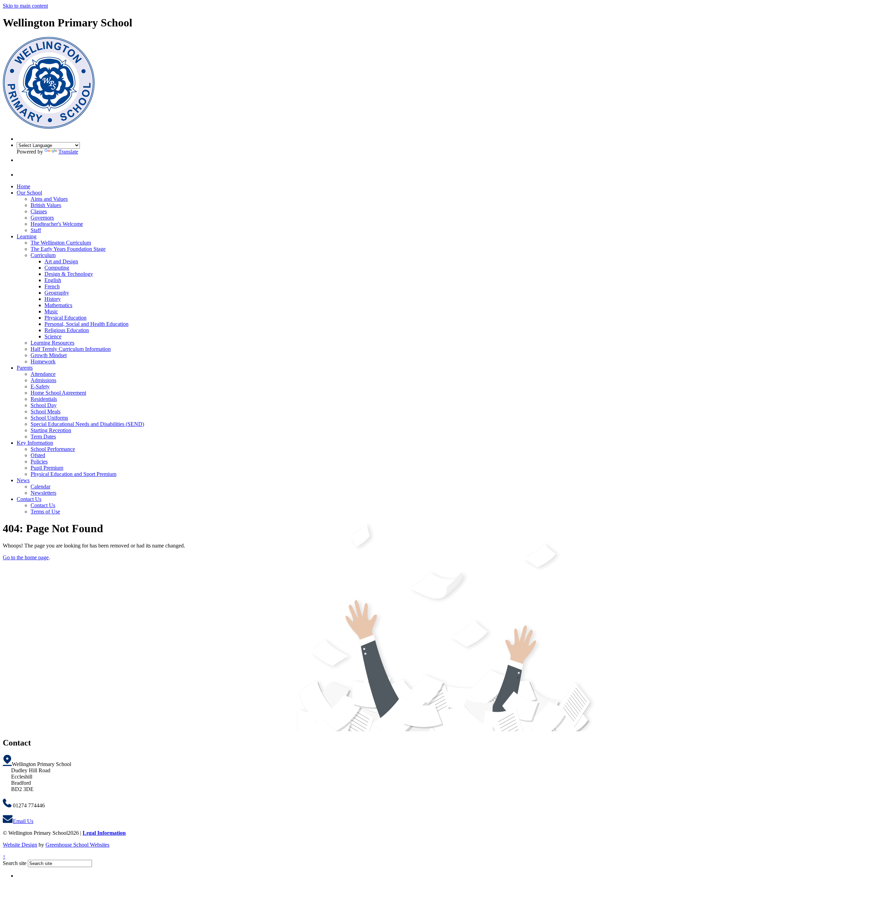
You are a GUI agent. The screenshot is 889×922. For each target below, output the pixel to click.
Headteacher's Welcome (57, 224)
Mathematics (58, 305)
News (23, 480)
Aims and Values (49, 199)
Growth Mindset (49, 355)
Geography (56, 293)
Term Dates (43, 436)
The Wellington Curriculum (61, 243)
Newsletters (43, 493)
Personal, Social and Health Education (86, 324)
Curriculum (43, 255)
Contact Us (29, 499)
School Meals (45, 411)
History (52, 299)
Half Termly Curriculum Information (71, 349)
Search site (14, 863)
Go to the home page (26, 557)
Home (23, 186)
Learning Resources (52, 343)
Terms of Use (45, 511)
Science (52, 336)
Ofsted (38, 455)
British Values (46, 205)
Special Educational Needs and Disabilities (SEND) (87, 424)
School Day (44, 405)
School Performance (53, 449)
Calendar (40, 486)
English (52, 280)
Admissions (43, 380)
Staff (36, 230)
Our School (29, 193)
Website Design (20, 845)
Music (51, 311)
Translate (68, 152)
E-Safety (40, 386)
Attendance (43, 374)
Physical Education (65, 318)
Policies (39, 461)
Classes (39, 211)
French (52, 286)
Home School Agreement (58, 393)
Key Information (35, 443)
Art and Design (61, 261)
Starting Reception (51, 430)
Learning (26, 236)
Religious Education (66, 330)
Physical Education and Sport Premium (73, 474)
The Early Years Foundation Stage (68, 249)
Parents (25, 368)
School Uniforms (49, 418)
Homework (43, 361)
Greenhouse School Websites (77, 845)
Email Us (23, 821)
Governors (42, 218)
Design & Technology (68, 274)
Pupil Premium (47, 468)
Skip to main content (25, 6)
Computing (56, 268)
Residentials (44, 399)
